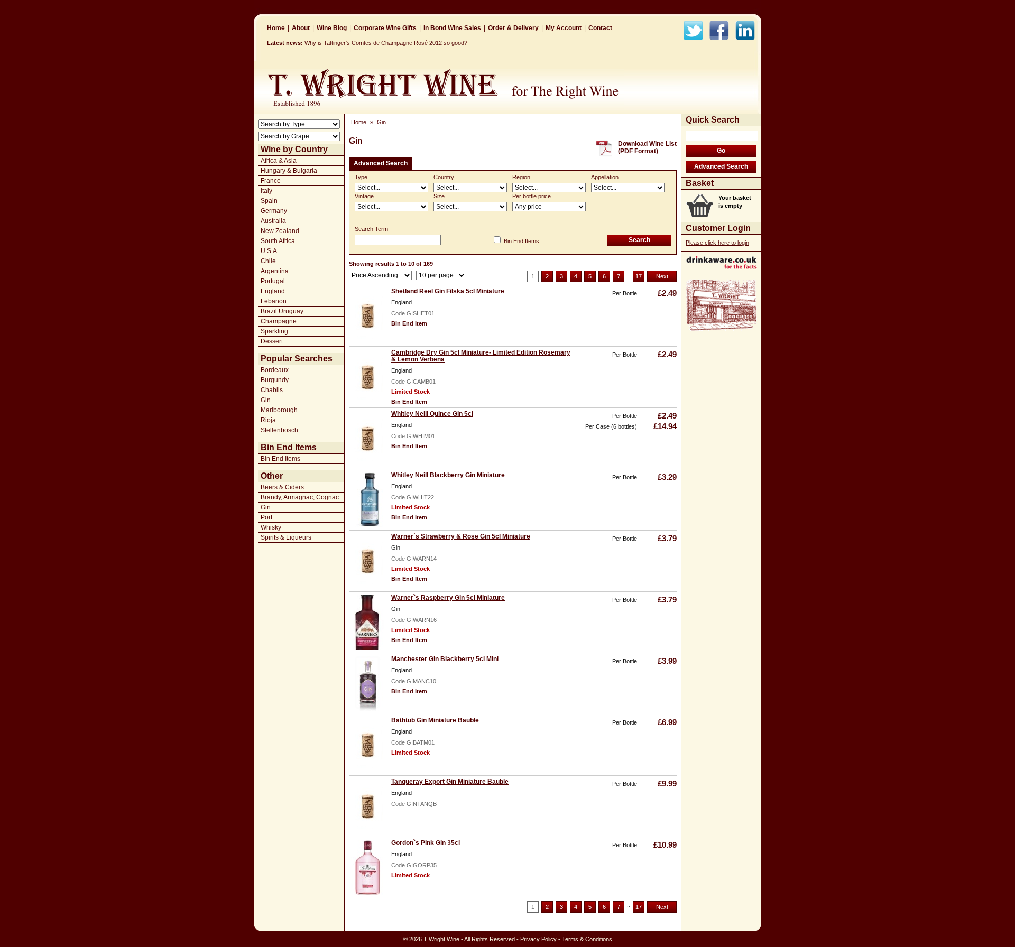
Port (266, 517)
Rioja (268, 420)
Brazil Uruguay (282, 311)
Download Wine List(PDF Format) (647, 147)
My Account (564, 28)
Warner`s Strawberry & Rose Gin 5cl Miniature (460, 536)
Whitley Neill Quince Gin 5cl (432, 413)
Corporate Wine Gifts (385, 28)
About (301, 28)
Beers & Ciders (282, 487)
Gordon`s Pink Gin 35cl (425, 843)
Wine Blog (332, 28)
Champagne (279, 321)
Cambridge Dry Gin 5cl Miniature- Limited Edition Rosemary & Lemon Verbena (480, 356)
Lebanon (274, 301)
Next (662, 276)
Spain (269, 201)
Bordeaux (275, 370)
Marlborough (279, 410)
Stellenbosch (279, 430)
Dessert (272, 341)
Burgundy (275, 380)
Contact (600, 28)
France (271, 180)
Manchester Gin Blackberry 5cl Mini (445, 659)
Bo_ (309, 43)
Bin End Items (280, 458)
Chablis (272, 390)
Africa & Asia (279, 160)
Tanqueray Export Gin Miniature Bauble (450, 781)
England (273, 291)
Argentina (275, 271)
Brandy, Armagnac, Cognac (300, 497)
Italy (266, 190)
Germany (274, 211)
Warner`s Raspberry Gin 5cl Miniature (448, 597)
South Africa (278, 241)
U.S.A (269, 251)
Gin (266, 400)
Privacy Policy (538, 939)
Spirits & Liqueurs (286, 537)
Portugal (273, 281)
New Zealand (280, 231)
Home (276, 28)
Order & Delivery (513, 28)
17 (638, 276)
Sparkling (274, 331)
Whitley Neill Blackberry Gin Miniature (448, 475)
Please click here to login (717, 242)
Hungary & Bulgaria (289, 170)
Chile (268, 261)
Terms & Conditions (587, 939)
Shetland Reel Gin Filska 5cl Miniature (447, 291)
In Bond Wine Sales (452, 28)
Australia (273, 221)
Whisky (271, 527)
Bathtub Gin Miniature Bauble (435, 720)
